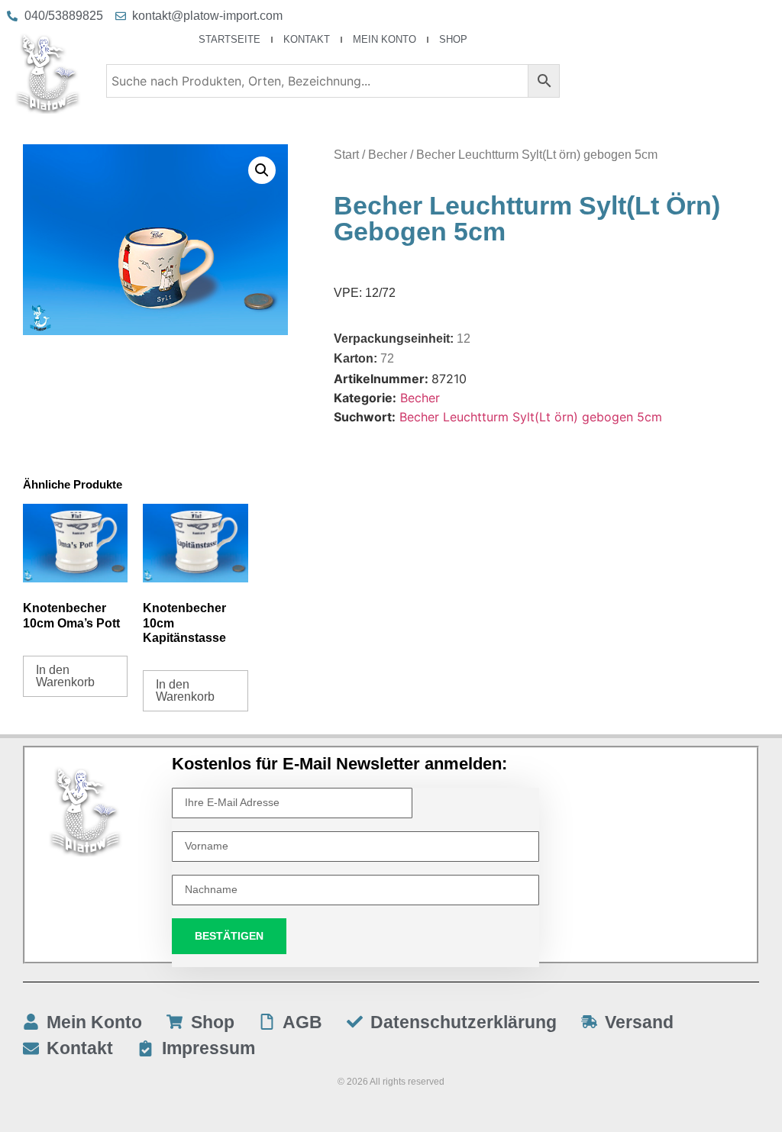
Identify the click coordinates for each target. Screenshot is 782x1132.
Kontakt (306, 39)
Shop (453, 39)
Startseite (229, 39)
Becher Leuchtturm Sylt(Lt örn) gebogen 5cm (530, 416)
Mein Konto (384, 39)
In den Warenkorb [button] (65, 676)
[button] (262, 170)
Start (346, 154)
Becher (387, 154)
